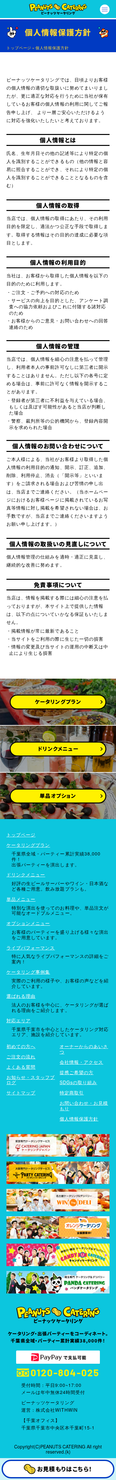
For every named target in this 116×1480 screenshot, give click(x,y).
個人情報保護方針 (79, 1118)
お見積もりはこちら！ (64, 1469)
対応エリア (18, 1020)
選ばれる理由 (20, 996)
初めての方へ (20, 1046)
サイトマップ (20, 1092)
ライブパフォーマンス (30, 947)
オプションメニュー (28, 923)
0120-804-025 (65, 1372)
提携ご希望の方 (76, 1072)
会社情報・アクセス (81, 1062)
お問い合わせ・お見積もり (84, 1106)
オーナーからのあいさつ (84, 1049)
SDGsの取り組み (78, 1082)
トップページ (18, 47)
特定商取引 (72, 1092)
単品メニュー (20, 899)
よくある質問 (20, 1067)
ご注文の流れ (20, 1056)
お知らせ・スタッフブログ (30, 1080)
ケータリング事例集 (28, 972)
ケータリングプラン (28, 845)
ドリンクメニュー (25, 874)
